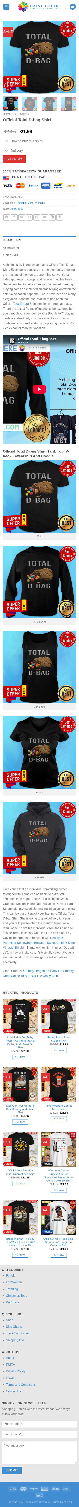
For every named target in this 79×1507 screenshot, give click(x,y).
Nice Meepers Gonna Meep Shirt (59, 1107)
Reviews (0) (11, 247)
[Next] (69, 57)
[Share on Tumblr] (59, 217)
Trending (22, 114)
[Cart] (73, 7)
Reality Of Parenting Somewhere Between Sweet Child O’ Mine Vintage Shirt (39, 942)
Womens (40, 202)
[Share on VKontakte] (44, 217)
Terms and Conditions (21, 1384)
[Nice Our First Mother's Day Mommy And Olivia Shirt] (20, 1084)
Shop (9, 1320)
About (10, 1357)
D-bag (13, 208)
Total (20, 208)
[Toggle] (6, 141)
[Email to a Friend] (29, 217)
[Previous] (9, 57)
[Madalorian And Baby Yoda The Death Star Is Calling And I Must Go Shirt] (20, 1016)
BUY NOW (14, 159)
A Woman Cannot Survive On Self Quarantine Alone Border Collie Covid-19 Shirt (59, 1175)
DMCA (10, 1364)
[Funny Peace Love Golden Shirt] (58, 1016)
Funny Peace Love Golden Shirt (58, 1039)
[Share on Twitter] (21, 217)
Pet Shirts (12, 1302)
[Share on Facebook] (14, 217)
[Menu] (6, 7)
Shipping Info (15, 1340)
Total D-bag (21, 303)
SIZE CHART (10, 255)
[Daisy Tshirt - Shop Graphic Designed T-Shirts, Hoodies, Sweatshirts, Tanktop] (40, 6)
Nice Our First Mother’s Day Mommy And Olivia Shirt (20, 1109)
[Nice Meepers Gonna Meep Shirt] (58, 1084)
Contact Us (13, 1391)
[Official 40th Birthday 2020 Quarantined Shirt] (20, 1149)
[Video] (8, 86)
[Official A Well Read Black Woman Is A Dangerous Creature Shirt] (58, 1217)
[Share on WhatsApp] (6, 217)
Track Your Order (17, 1333)
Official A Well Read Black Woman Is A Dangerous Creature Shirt (58, 1242)
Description (12, 240)
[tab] (39, 240)
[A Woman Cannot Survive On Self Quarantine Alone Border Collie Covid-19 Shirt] (58, 1149)
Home (7, 114)
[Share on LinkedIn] (52, 217)
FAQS (10, 1377)
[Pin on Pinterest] (36, 217)
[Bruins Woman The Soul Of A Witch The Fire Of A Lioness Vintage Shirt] (20, 1217)
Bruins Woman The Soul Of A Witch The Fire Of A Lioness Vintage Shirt (20, 1242)
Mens (30, 202)
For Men (11, 1275)
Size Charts (14, 1326)
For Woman (14, 1282)
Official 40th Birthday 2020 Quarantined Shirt (20, 1172)
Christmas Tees (16, 1295)
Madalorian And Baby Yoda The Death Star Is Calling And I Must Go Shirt (20, 1042)
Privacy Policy (15, 1371)
